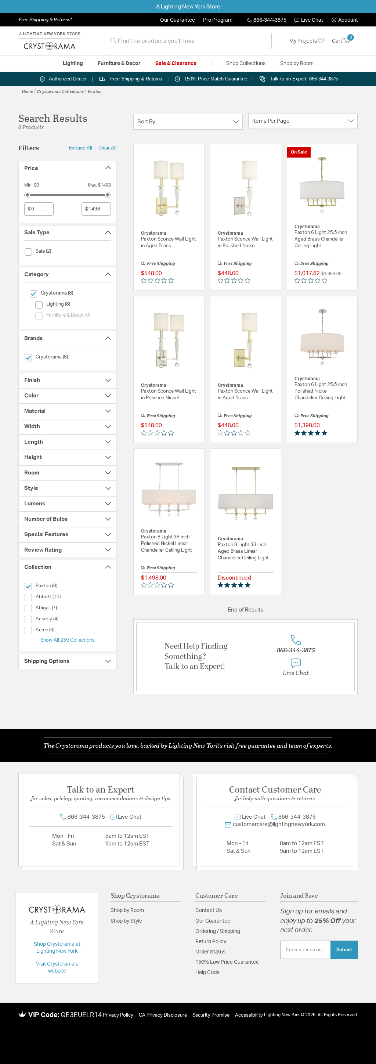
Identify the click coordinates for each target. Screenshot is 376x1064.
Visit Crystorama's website (57, 968)
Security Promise (210, 1015)
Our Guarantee (177, 20)
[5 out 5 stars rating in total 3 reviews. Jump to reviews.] (312, 433)
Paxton (95, 91)
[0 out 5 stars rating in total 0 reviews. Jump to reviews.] (159, 280)
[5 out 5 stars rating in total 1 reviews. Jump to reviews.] (235, 585)
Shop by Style (126, 921)
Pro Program (217, 20)
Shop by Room (127, 910)
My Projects (303, 41)
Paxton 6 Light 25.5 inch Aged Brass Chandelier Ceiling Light (320, 239)
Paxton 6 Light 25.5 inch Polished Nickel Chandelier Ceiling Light (320, 391)
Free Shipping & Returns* (45, 19)
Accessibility (249, 1015)
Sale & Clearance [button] (175, 63)
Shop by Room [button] (297, 63)
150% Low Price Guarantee (227, 962)
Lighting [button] (73, 63)
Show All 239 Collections (67, 640)
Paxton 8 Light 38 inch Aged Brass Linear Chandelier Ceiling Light (243, 551)
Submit (344, 949)
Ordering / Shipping (217, 931)
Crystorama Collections (60, 91)
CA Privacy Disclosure (163, 1015)
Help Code (207, 972)
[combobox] (188, 41)
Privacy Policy (118, 1015)
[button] (345, 20)
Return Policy (210, 941)
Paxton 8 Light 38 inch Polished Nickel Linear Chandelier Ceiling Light (166, 544)
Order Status (210, 952)
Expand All (80, 148)
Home (27, 91)
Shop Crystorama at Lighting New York (57, 948)
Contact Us (208, 910)
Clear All (107, 148)
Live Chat (312, 20)
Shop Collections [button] (245, 63)
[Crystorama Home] (49, 41)
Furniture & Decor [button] (119, 63)
